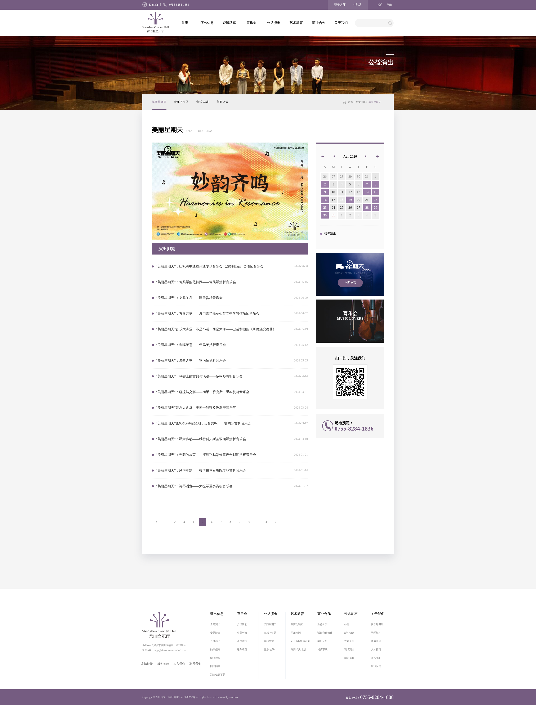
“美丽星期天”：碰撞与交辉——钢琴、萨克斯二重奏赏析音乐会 (202, 392)
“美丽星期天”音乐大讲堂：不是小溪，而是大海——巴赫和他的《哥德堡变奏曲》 (216, 329)
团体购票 (215, 666)
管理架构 (376, 632)
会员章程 (242, 641)
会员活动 (242, 624)
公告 (346, 624)
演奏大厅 (340, 4)
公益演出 (273, 22)
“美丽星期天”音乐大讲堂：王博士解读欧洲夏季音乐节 (196, 407)
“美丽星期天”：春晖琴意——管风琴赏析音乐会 (191, 345)
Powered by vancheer (227, 697)
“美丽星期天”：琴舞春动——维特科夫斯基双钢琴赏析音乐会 (201, 439)
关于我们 (341, 22)
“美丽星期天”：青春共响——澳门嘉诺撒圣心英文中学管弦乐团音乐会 (207, 313)
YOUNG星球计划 (300, 641)
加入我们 (179, 663)
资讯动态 (229, 22)
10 (248, 521)
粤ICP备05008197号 (184, 697)
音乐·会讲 (202, 102)
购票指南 (215, 649)
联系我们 (195, 663)
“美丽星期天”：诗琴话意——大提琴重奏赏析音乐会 (194, 486)
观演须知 (215, 657)
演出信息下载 (217, 674)
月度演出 (215, 641)
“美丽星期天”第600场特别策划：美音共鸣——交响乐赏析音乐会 (203, 423)
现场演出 (349, 649)
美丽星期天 (159, 102)
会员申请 (242, 632)
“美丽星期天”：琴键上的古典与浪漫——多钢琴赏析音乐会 (199, 376)
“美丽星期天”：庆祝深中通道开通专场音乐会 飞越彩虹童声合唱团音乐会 (210, 266)
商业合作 (319, 22)
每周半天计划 (298, 649)
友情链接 (147, 663)
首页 (185, 22)
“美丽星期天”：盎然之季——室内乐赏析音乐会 (191, 360)
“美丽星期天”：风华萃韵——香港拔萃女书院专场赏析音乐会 (201, 470)
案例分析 (322, 641)
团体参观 (376, 641)
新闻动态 (349, 632)
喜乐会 (251, 22)
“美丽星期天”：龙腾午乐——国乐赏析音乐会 (189, 298)
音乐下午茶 (181, 102)
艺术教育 (296, 22)
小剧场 (357, 4)
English (153, 4)
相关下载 (322, 649)
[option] (230, 191)
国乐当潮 (296, 632)
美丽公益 (222, 102)
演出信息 (207, 22)
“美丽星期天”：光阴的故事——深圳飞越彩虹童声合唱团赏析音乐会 (206, 455)
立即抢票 (350, 282)
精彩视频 (349, 657)
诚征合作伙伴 (324, 632)
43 (266, 521)
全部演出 (215, 624)
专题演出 (215, 632)
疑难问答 (376, 666)
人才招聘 (376, 649)
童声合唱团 (297, 624)
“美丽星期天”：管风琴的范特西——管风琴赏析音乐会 (196, 282)
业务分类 (322, 624)
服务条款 (163, 663)
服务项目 (242, 649)
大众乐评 (349, 641)
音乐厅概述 (377, 624)
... (257, 521)
